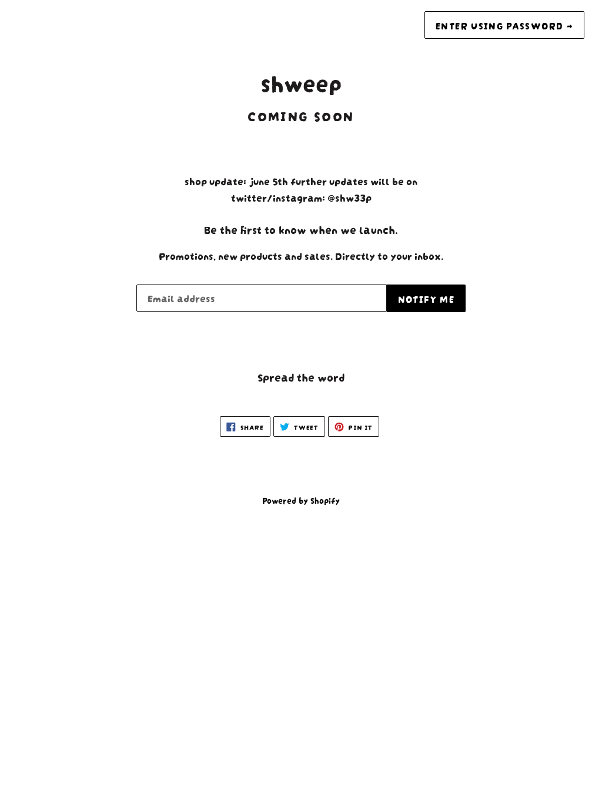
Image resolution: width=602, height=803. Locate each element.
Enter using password (504, 25)
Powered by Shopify (301, 499)
